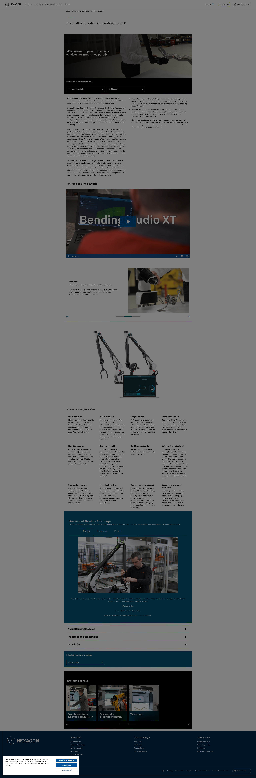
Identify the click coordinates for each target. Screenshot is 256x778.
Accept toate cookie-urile (66, 760)
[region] (41, 765)
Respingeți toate (67, 765)
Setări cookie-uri (67, 770)
